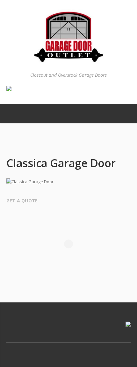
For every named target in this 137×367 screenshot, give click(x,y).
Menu (15, 113)
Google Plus (68, 349)
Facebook (55, 349)
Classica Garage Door (71, 145)
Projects (58, 145)
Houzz (82, 349)
